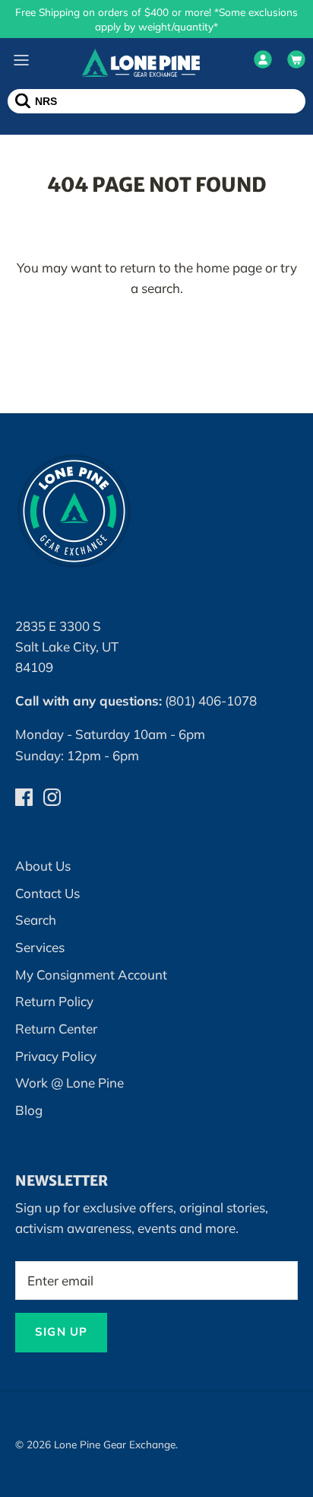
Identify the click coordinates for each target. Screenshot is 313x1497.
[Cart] (296, 62)
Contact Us (47, 893)
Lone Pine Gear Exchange (114, 1444)
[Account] (263, 62)
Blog (29, 1110)
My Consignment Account (91, 975)
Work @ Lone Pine (69, 1083)
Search (35, 920)
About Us (43, 866)
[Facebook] (24, 797)
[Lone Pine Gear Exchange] (141, 62)
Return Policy (54, 1001)
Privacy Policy (55, 1056)
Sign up (61, 1331)
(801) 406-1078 (211, 701)
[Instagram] (52, 797)
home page (229, 268)
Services (40, 947)
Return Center (56, 1029)
